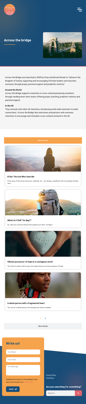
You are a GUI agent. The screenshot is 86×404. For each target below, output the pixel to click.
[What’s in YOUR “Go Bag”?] (43, 202)
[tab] (43, 140)
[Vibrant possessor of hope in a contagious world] (43, 244)
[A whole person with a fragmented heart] (43, 285)
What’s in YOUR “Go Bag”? (19, 220)
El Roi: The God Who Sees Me (20, 176)
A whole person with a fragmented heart (26, 303)
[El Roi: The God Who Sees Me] (43, 159)
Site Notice (50, 378)
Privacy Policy (51, 375)
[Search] (78, 393)
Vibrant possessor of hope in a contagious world (30, 262)
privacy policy (28, 382)
